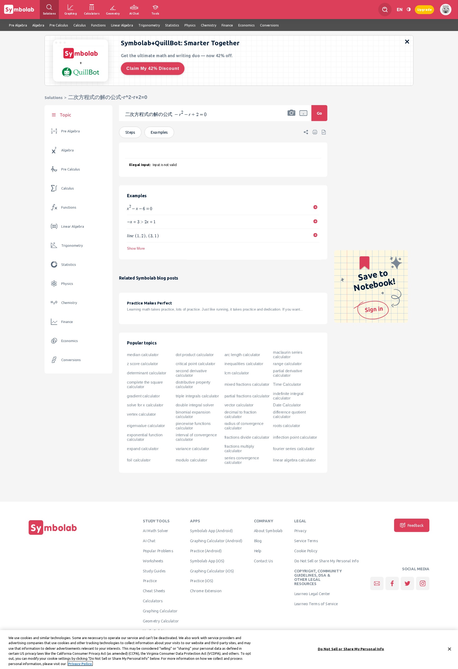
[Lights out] (409, 9)
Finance (67, 322)
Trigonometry (72, 246)
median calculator (142, 355)
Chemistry (69, 303)
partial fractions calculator (247, 396)
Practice (150, 581)
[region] (229, 649)
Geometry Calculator (161, 621)
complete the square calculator (145, 384)
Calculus (67, 188)
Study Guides (154, 571)
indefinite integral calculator (288, 396)
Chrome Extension (206, 591)
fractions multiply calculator (239, 448)
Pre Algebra (70, 131)
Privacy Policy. (80, 663)
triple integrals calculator (197, 396)
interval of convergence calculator (196, 437)
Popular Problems (158, 551)
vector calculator (238, 405)
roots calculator (286, 426)
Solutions (54, 97)
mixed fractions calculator (246, 384)
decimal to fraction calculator (240, 414)
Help (258, 551)
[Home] (53, 535)
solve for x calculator (145, 405)
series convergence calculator (241, 460)
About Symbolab (268, 531)
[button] (292, 116)
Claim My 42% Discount (152, 68)
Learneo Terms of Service (316, 604)
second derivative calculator (191, 373)
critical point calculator (195, 364)
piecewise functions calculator (193, 425)
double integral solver (195, 405)
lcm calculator (236, 373)
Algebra (67, 150)
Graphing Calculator (160, 611)
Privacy (300, 531)
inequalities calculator (243, 364)
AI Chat (149, 541)
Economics (69, 341)
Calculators (153, 601)
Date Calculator (287, 405)
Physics (67, 284)
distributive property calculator (193, 384)
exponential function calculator (144, 437)
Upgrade (424, 9)
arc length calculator (242, 355)
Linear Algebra (72, 226)
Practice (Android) (206, 551)
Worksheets (153, 561)
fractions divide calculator (246, 437)
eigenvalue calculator (146, 426)
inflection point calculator (295, 437)
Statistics (68, 265)
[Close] (449, 649)
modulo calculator (191, 460)
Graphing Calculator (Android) (216, 541)
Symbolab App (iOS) (207, 561)
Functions (68, 207)
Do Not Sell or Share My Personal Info (326, 561)
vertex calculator (141, 414)
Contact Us (263, 561)
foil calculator (138, 460)
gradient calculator (143, 396)
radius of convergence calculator (244, 425)
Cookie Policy (305, 551)
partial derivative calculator (287, 373)
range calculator (287, 364)
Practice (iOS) (201, 581)
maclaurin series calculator (287, 354)
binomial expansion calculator (193, 414)
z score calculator (142, 364)
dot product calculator (195, 355)
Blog (258, 541)
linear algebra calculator (294, 460)
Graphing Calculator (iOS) (212, 571)
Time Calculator (287, 384)
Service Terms (306, 541)
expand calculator (142, 449)
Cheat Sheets (154, 591)
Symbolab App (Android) (211, 531)
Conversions (71, 360)
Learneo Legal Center (312, 594)
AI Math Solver (155, 531)
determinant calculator (146, 373)
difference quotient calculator (289, 414)
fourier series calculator (293, 449)
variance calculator (192, 449)
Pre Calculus (70, 169)
